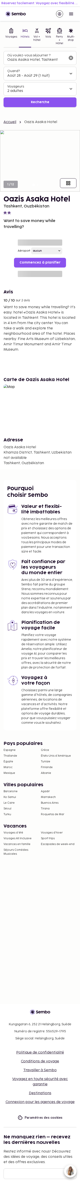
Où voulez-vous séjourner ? (28, 55)
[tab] (11, 36)
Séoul (7, 808)
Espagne (10, 750)
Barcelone (11, 791)
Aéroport (24, 251)
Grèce (45, 750)
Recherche (40, 102)
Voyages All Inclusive (18, 838)
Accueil (10, 122)
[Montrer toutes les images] (68, 183)
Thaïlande (10, 756)
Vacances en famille (17, 844)
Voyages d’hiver (52, 832)
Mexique (9, 773)
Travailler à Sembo (40, 1070)
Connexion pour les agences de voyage (40, 1102)
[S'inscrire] (59, 13)
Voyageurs (15, 86)
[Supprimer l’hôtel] (71, 58)
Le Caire (9, 803)
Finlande (47, 767)
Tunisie (45, 761)
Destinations (40, 1093)
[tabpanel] (40, 79)
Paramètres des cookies (44, 1117)
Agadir (45, 791)
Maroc (8, 767)
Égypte (8, 761)
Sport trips (48, 838)
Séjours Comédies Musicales (16, 852)
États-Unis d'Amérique (56, 756)
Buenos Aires (49, 803)
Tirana (45, 808)
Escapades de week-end (57, 844)
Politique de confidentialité (40, 1052)
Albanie (46, 773)
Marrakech (48, 797)
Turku (7, 814)
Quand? (13, 71)
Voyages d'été (13, 832)
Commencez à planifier (40, 262)
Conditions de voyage (40, 1061)
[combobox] (36, 60)
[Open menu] (71, 13)
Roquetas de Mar (52, 814)
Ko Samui (10, 797)
